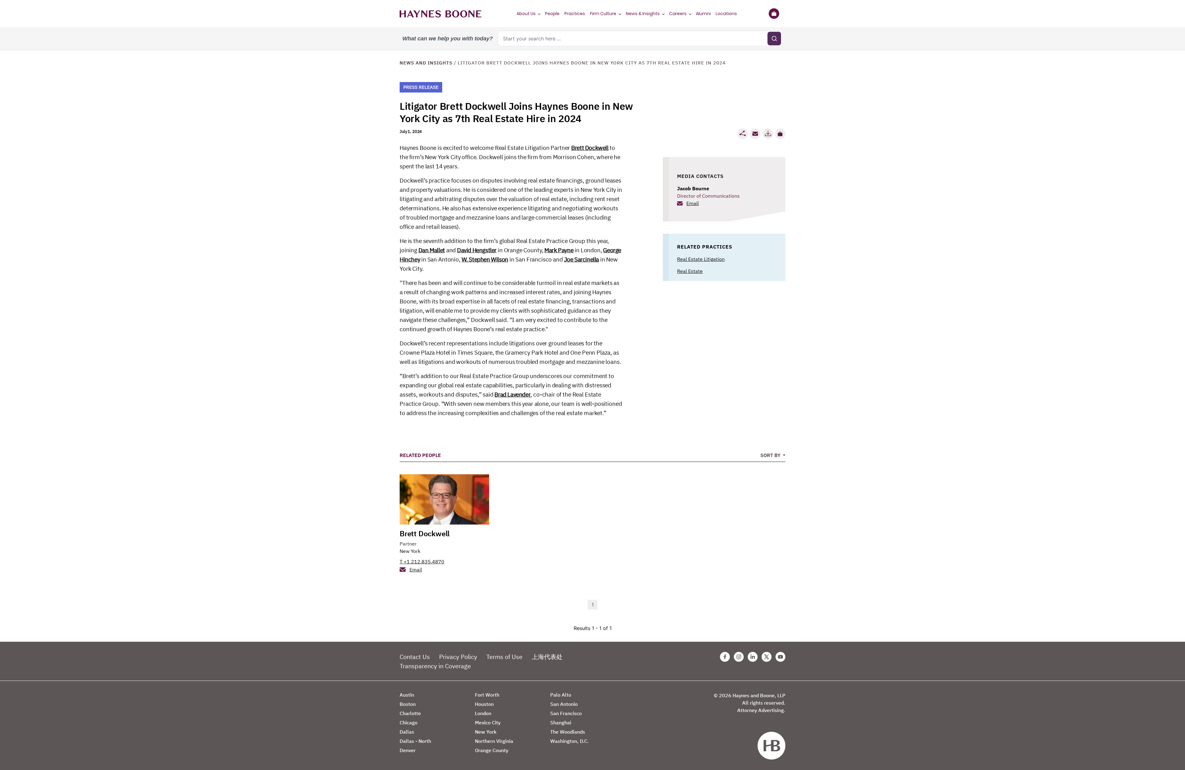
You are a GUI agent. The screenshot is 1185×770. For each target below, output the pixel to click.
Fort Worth (487, 695)
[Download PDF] (767, 133)
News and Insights (426, 63)
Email (692, 203)
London (483, 713)
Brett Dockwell (589, 147)
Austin (407, 695)
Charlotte (410, 713)
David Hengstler (477, 250)
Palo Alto (560, 695)
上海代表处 (547, 657)
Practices (574, 13)
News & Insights (643, 13)
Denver (408, 750)
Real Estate (690, 271)
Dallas (407, 732)
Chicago (409, 722)
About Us (526, 13)
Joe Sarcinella (581, 259)
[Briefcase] (774, 13)
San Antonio (564, 704)
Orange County (491, 750)
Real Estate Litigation (701, 259)
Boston (408, 704)
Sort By (771, 455)
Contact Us (415, 657)
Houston (484, 704)
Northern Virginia (494, 741)
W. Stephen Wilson (485, 259)
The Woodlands (567, 732)
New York (410, 551)
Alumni (703, 13)
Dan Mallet (431, 250)
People (552, 13)
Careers (678, 13)
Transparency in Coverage (435, 666)
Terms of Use (504, 657)
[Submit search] (774, 38)
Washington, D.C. (569, 741)
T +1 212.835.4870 (422, 561)
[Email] (755, 133)
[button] (780, 134)
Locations (726, 13)
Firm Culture (603, 13)
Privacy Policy (458, 657)
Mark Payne (558, 250)
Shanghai (560, 722)
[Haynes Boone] (440, 14)
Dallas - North (415, 741)
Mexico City (488, 722)
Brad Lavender (512, 394)
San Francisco (566, 713)
